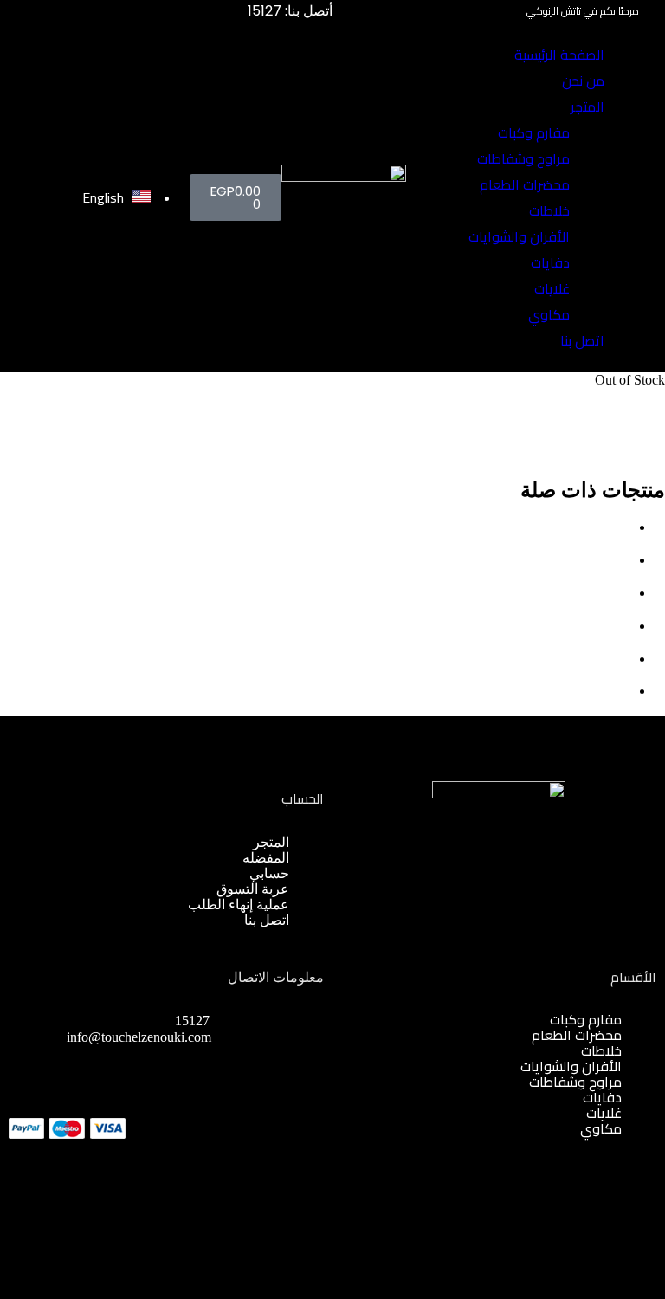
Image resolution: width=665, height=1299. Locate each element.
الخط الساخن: (249, 1020)
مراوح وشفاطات (523, 158)
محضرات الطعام (525, 184)
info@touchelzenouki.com (139, 1037)
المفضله (265, 857)
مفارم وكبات (534, 132)
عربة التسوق (252, 889)
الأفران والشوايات (519, 236)
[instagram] (301, 1120)
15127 (192, 1020)
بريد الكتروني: (250, 1037)
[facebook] (318, 1120)
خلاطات (549, 210)
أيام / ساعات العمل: (233, 1053)
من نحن (583, 81)
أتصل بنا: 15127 (290, 11)
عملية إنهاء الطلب (238, 904)
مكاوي (549, 314)
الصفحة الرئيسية (559, 55)
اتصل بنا (582, 340)
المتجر (587, 107)
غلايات (552, 288)
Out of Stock (630, 379)
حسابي (269, 873)
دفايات (550, 262)
